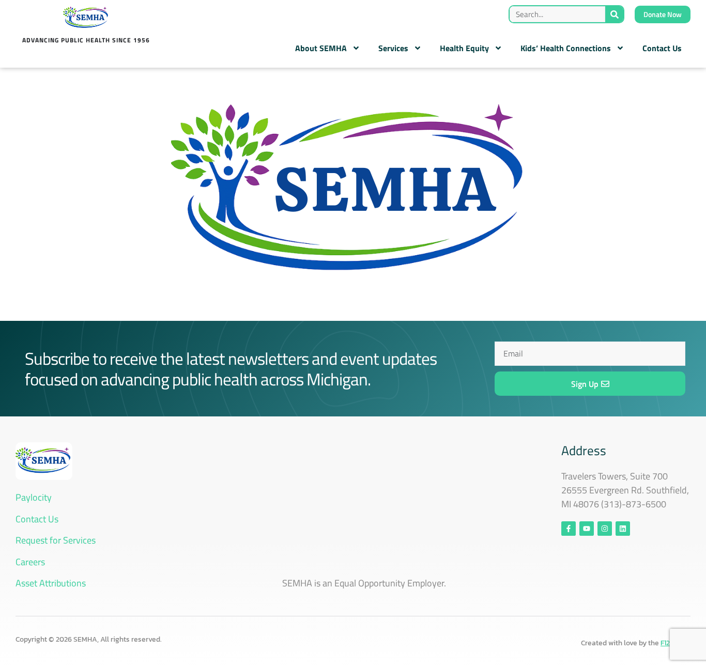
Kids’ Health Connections (565, 48)
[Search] (614, 14)
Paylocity (34, 497)
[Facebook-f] (568, 528)
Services (393, 48)
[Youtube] (586, 528)
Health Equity (464, 48)
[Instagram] (604, 528)
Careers (30, 562)
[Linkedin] (623, 528)
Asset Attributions (51, 583)
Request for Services (56, 540)
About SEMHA (321, 48)
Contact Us (662, 48)
